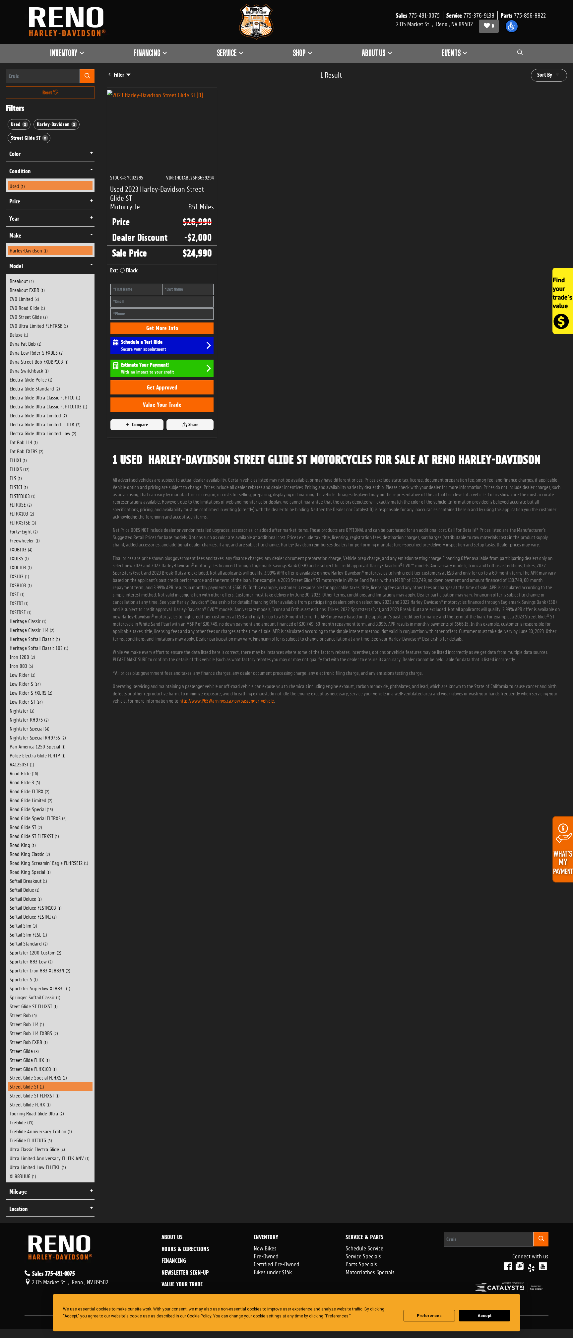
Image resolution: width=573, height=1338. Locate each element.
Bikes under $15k (273, 1271)
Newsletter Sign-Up (185, 1272)
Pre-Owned (266, 1255)
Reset (47, 93)
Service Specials (363, 1255)
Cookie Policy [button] (199, 1316)
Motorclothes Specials (370, 1271)
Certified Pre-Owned (276, 1263)
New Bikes (265, 1247)
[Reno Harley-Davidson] (70, 22)
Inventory (266, 1237)
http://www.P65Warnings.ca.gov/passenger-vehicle (226, 700)
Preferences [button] (337, 1316)
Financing (173, 1260)
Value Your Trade (162, 404)
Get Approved (162, 387)
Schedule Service (364, 1247)
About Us (172, 1237)
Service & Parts (365, 1237)
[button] (511, 26)
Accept (484, 1315)
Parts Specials (361, 1263)
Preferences (429, 1315)
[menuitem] (50, 185)
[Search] (87, 76)
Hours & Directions (185, 1249)
